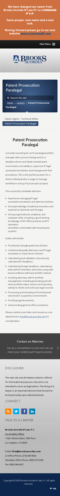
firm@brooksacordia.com (33, 316)
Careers (21, 103)
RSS (8, 411)
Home (10, 103)
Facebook (24, 411)
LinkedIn (32, 411)
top (54, 488)
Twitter (16, 411)
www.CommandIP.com (36, 33)
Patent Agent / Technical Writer (21, 118)
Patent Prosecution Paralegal (20, 123)
